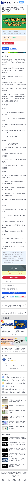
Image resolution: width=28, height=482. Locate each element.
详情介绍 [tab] (6, 48)
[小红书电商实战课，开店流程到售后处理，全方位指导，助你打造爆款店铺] (20, 324)
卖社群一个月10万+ (9, 386)
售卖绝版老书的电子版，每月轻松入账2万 (17, 411)
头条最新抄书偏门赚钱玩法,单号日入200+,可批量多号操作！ (17, 400)
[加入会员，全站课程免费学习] (14, 52)
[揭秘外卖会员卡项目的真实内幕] (5, 407)
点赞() (23, 296)
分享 (13, 296)
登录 (22, 2)
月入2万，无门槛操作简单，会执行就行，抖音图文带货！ (17, 416)
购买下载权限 (8, 43)
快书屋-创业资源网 (16, 475)
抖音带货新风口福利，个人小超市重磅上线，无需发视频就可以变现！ (17, 423)
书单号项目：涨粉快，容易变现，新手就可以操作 (17, 427)
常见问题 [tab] (14, 48)
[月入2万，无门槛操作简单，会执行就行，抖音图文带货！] (5, 418)
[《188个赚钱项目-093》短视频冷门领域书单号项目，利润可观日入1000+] (5, 444)
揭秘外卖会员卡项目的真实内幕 (16, 405)
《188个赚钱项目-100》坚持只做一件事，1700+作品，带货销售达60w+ (17, 449)
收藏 (18, 296)
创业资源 (6, 297)
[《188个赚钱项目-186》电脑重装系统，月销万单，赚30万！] (5, 460)
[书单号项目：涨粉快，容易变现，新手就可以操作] (5, 428)
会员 (11, 271)
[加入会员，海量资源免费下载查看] (14, 293)
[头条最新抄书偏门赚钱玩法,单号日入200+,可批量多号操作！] (5, 401)
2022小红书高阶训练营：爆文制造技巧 (7, 349)
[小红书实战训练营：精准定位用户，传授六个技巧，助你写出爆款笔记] (7, 324)
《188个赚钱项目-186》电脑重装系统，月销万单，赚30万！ (17, 459)
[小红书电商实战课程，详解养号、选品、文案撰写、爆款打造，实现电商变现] (20, 341)
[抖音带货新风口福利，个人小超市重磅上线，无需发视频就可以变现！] (5, 423)
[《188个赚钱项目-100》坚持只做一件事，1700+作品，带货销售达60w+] (5, 450)
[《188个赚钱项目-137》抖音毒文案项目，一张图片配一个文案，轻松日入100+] (5, 455)
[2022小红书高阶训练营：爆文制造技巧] (7, 341)
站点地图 (22, 475)
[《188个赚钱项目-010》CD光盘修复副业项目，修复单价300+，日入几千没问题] (5, 466)
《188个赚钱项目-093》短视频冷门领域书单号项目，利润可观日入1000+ (17, 444)
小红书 (9, 32)
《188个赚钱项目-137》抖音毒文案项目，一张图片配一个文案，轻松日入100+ (17, 455)
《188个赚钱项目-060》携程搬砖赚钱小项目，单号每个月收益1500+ (17, 439)
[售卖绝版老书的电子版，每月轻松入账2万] (5, 412)
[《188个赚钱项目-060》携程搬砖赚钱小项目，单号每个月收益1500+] (5, 439)
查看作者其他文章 (14, 368)
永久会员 (21, 271)
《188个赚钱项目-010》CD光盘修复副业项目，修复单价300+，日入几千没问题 (17, 466)
